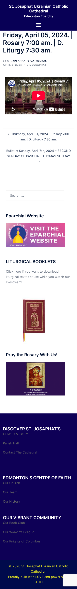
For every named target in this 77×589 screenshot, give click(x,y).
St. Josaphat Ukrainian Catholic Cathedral (38, 8)
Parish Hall (11, 443)
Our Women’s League (19, 532)
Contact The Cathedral (20, 452)
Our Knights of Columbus (22, 541)
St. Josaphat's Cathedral (27, 60)
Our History (11, 501)
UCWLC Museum (16, 434)
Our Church (11, 483)
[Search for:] (35, 195)
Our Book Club (14, 523)
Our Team (10, 492)
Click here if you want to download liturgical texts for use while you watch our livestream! (38, 276)
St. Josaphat (36, 64)
